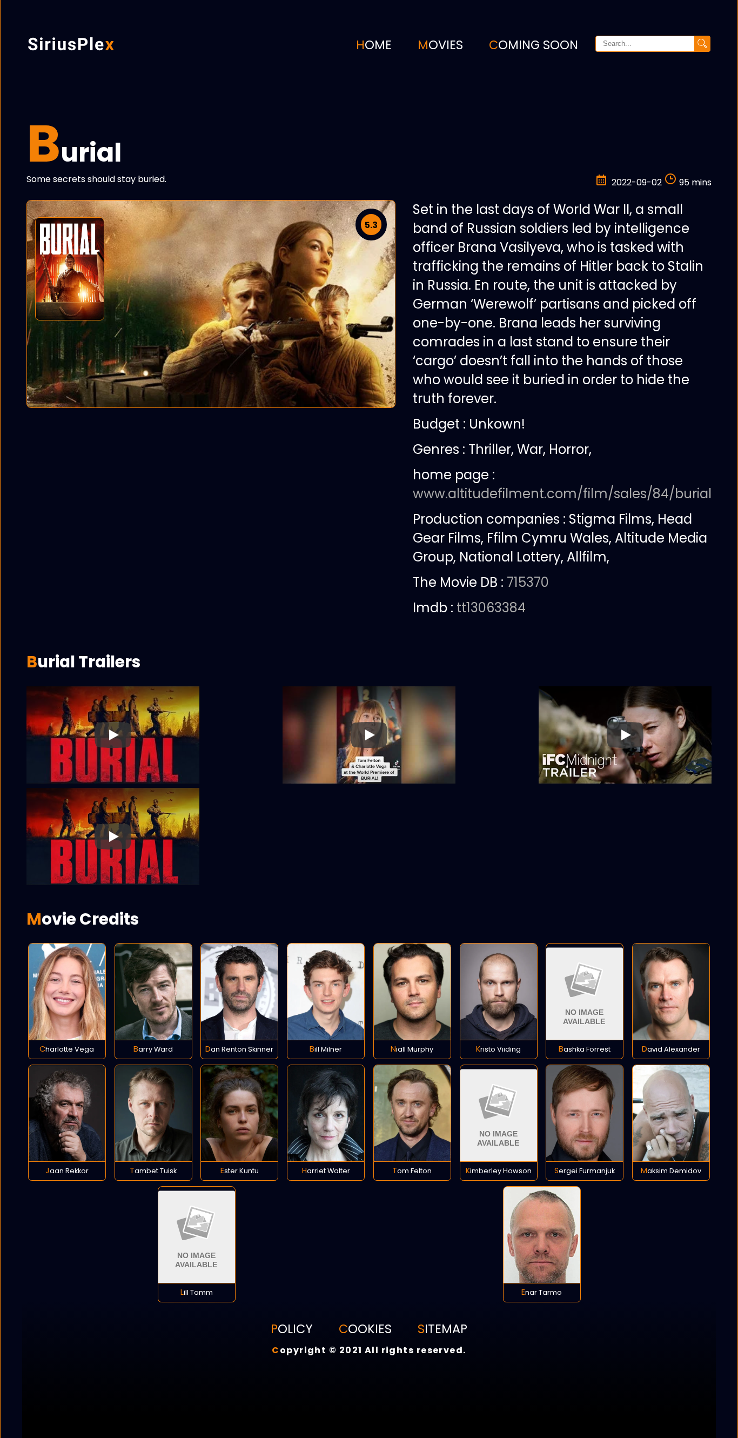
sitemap (442, 1328)
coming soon (533, 44)
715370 (528, 582)
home (374, 44)
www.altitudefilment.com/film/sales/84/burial (562, 494)
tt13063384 (491, 608)
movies (440, 44)
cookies (365, 1328)
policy (292, 1328)
